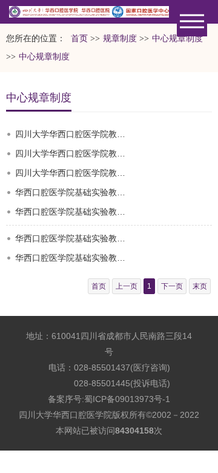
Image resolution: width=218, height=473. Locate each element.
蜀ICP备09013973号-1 (127, 399)
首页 (79, 38)
